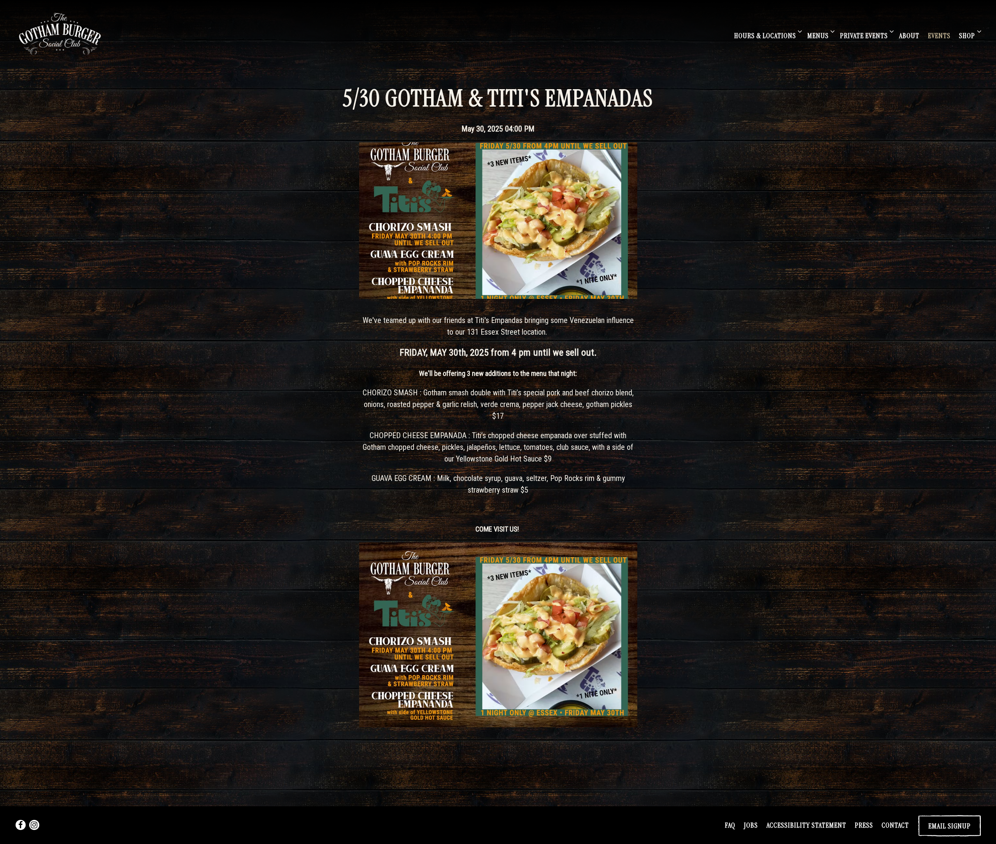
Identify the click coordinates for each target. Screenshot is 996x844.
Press (864, 825)
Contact (895, 825)
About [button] (909, 35)
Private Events (865, 35)
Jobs (751, 825)
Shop (968, 35)
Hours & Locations (767, 35)
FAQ (730, 825)
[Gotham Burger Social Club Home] (61, 33)
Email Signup (949, 826)
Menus (819, 35)
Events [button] (939, 35)
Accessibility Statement (806, 825)
